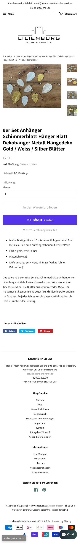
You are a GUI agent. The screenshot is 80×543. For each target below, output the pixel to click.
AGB (40, 404)
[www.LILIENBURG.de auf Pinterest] (44, 490)
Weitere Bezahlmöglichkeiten (40, 230)
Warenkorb (70, 14)
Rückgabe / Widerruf (40, 432)
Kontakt (40, 427)
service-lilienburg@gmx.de (40, 373)
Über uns (40, 463)
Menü (10, 14)
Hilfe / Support (40, 454)
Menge (6, 187)
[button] (68, 534)
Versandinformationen (40, 436)
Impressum (40, 423)
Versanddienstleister (40, 467)
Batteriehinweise (40, 472)
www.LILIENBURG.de (40, 521)
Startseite (7, 56)
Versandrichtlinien (40, 409)
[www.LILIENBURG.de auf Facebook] (36, 490)
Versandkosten (28, 164)
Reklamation (40, 458)
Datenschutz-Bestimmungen (40, 418)
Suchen (40, 400)
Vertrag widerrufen (14, 538)
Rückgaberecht (40, 413)
